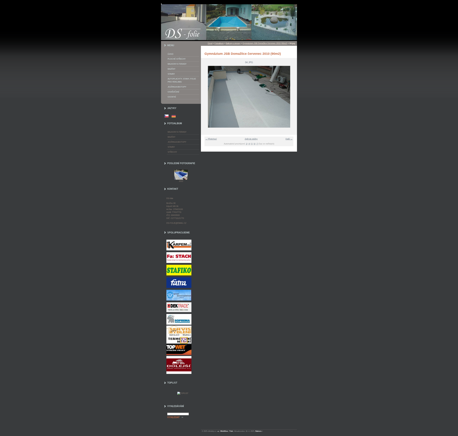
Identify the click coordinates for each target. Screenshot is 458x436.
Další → (289, 139)
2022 (181, 181)
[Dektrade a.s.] (182, 307)
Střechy (172, 152)
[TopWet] (182, 349)
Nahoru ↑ (259, 431)
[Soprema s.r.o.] (182, 319)
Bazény (171, 69)
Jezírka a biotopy (177, 87)
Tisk (231, 431)
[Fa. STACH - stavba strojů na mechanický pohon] (182, 257)
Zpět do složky (251, 139)
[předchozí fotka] (206, 97)
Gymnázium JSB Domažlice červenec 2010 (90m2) (265, 43)
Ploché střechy (177, 59)
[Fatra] (182, 282)
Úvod (210, 43)
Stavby (171, 74)
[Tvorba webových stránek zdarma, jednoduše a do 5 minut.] (218, 431)
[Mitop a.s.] (182, 295)
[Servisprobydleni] (182, 334)
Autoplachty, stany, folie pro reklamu (182, 80)
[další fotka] (292, 97)
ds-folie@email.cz (176, 223)
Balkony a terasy (233, 43)
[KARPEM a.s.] (182, 245)
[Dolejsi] (182, 365)
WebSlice (224, 431)
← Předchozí (211, 139)
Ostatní (172, 97)
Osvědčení (173, 92)
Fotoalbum (219, 43)
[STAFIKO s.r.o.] (182, 270)
